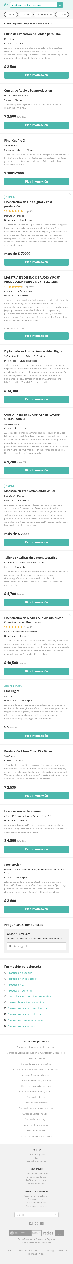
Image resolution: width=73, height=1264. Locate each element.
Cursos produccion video (22, 1026)
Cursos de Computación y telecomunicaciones (36, 1069)
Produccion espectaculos (22, 978)
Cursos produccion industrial (25, 1014)
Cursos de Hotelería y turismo (36, 1086)
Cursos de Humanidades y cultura (36, 1091)
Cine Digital (12, 691)
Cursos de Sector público (36, 1124)
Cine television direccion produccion (29, 996)
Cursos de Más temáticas (36, 1102)
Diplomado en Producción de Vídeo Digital (33, 351)
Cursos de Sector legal (36, 1119)
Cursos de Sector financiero (36, 1113)
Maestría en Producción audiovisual (29, 491)
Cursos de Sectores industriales (36, 1135)
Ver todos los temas (36, 1161)
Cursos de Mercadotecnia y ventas (36, 1108)
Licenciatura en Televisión (22, 811)
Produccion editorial (20, 990)
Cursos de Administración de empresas (36, 1047)
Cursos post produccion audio (25, 1020)
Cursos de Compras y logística (36, 1063)
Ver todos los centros (36, 1206)
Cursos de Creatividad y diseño (36, 1074)
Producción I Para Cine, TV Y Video (28, 751)
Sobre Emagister (36, 1154)
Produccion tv (16, 984)
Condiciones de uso (36, 1176)
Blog (36, 1157)
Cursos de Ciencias (36, 1058)
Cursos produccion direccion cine (27, 1008)
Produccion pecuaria (20, 973)
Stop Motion (13, 865)
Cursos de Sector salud (36, 1130)
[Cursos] (6, 5)
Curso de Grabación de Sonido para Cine (32, 34)
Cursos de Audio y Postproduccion (28, 90)
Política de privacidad (36, 1180)
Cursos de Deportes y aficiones (36, 1080)
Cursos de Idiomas (36, 1097)
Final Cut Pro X (14, 140)
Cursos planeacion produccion (26, 1002)
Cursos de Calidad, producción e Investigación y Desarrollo (36, 1052)
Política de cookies (36, 1183)
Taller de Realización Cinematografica (30, 558)
